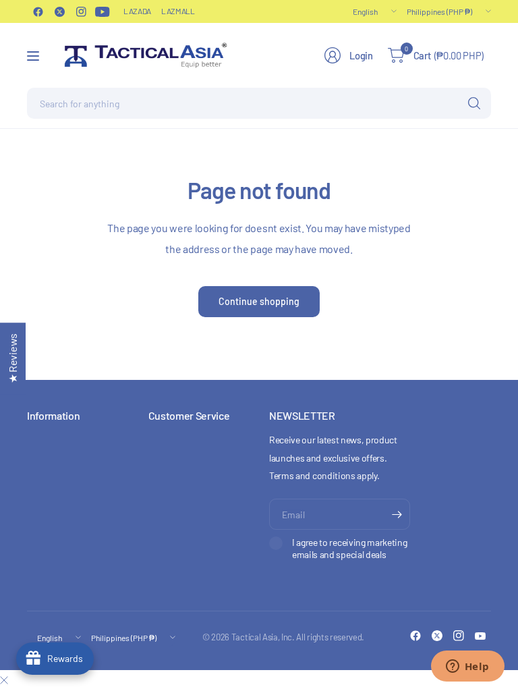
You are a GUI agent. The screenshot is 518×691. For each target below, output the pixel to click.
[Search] (474, 103)
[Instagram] (81, 11)
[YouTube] (102, 11)
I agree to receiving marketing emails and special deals (349, 548)
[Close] (4, 680)
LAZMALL (178, 11)
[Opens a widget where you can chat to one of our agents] (467, 667)
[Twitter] (59, 11)
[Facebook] (38, 11)
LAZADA (137, 11)
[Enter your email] (396, 514)
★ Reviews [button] (12, 358)
